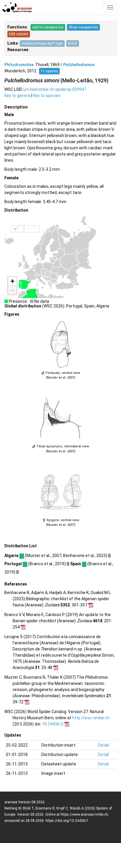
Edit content (18, 34)
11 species (49, 71)
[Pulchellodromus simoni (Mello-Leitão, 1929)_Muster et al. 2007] (60, 344)
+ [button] (12, 281)
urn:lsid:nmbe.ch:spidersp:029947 (54, 89)
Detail (103, 745)
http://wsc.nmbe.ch (91, 717)
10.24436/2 (52, 724)
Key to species (46, 95)
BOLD (72, 43)
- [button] (13, 290)
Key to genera (17, 95)
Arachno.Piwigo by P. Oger (42, 43)
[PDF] (90, 605)
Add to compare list (47, 27)
